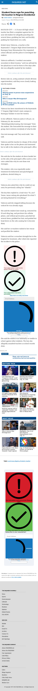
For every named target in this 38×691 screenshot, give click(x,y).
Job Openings (6, 639)
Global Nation (6, 612)
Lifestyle (4, 602)
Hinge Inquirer (6, 672)
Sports (4, 596)
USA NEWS (5, 614)
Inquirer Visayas (6, 20)
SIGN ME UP (19, 330)
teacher (28, 461)
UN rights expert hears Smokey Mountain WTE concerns (9, 394)
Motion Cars (5, 682)
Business (4, 607)
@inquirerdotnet (18, 17)
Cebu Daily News (7, 677)
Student (22, 461)
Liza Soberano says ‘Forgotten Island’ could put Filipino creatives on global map (10, 379)
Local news (11, 461)
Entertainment (6, 599)
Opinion (4, 609)
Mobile (4, 623)
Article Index (6, 661)
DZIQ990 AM (5, 680)
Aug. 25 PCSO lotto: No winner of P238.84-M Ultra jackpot (18, 104)
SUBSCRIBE (29, 548)
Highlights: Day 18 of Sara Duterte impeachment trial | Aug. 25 (26, 433)
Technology (5, 604)
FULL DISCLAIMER (16, 577)
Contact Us (5, 634)
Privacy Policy (6, 658)
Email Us (4, 628)
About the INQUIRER (8, 650)
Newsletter (5, 636)
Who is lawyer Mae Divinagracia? (15, 99)
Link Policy (5, 655)
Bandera (4, 675)
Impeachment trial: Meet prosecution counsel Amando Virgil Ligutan (10, 449)
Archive (4, 631)
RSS (3, 626)
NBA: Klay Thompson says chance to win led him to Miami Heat (27, 410)
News (3, 594)
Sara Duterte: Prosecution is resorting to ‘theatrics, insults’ (27, 394)
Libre (3, 670)
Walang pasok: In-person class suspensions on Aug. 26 (18, 93)
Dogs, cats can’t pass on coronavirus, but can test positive (24, 357)
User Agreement (6, 653)
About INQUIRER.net (8, 648)
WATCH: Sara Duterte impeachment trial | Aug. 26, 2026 (26, 378)
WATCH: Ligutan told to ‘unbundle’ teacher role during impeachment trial (9, 411)
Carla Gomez (8, 17)
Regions (5, 8)
